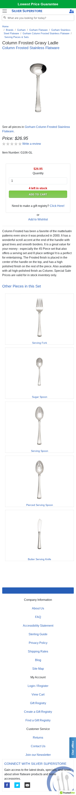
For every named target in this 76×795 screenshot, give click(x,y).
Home (5, 26)
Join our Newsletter (38, 754)
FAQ (38, 617)
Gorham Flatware (38, 30)
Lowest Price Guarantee (38, 4)
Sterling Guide (38, 634)
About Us (38, 608)
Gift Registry (38, 703)
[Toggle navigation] (4, 11)
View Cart (38, 694)
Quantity (38, 173)
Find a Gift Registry (38, 720)
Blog (38, 660)
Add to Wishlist (38, 219)
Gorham (21, 30)
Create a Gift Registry (38, 711)
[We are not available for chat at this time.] (72, 747)
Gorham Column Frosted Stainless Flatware (46, 33)
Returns (38, 737)
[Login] (71, 12)
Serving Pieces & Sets (16, 37)
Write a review (31, 143)
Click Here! (57, 205)
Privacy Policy (38, 642)
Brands (9, 30)
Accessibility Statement (38, 625)
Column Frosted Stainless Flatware (30, 48)
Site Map (38, 668)
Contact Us (38, 746)
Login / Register (38, 685)
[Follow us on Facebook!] (7, 785)
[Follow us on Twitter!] (17, 785)
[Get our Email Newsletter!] (27, 785)
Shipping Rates (38, 651)
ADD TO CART (38, 194)
